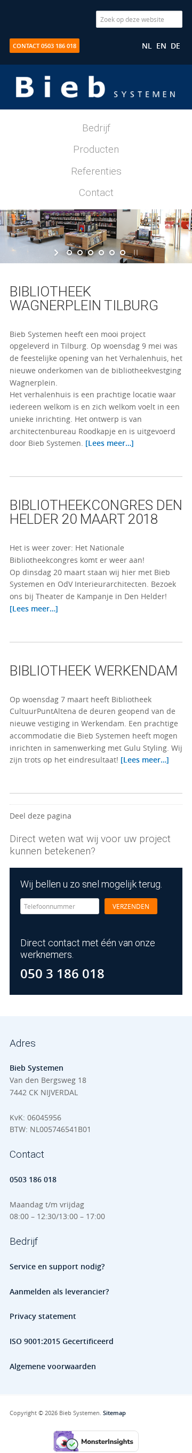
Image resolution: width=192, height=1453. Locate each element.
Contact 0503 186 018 (44, 46)
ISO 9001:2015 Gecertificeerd (62, 1341)
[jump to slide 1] (69, 252)
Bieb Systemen (96, 97)
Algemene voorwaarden (53, 1366)
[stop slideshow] (134, 252)
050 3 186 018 (62, 973)
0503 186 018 (33, 1179)
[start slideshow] (57, 252)
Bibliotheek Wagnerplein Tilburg (84, 298)
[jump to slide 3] (90, 252)
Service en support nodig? (57, 1266)
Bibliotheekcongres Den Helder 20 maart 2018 (96, 512)
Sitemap (114, 1413)
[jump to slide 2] (80, 252)
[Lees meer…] (109, 443)
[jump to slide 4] (101, 252)
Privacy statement (43, 1316)
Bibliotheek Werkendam (94, 671)
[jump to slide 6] (122, 252)
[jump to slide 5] (112, 252)
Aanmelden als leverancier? (59, 1291)
